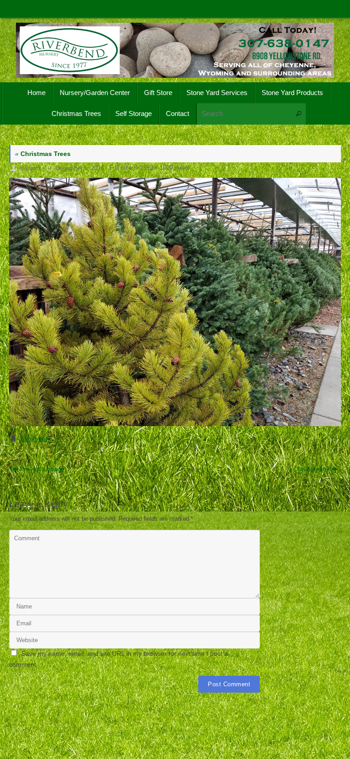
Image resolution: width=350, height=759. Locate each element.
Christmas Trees (43, 153)
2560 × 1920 (156, 168)
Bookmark (34, 438)
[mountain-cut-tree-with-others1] (175, 302)
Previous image (42, 468)
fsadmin (29, 168)
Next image (313, 468)
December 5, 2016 (80, 168)
